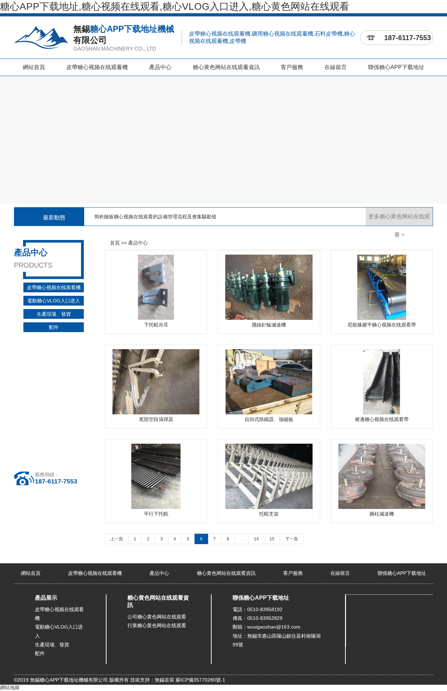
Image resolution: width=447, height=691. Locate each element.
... (241, 538)
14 (256, 538)
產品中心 (160, 67)
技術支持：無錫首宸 (152, 680)
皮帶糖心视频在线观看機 (97, 67)
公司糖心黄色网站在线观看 (156, 616)
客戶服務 (292, 67)
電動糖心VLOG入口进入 (53, 300)
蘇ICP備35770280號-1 (200, 680)
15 (272, 538)
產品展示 (46, 598)
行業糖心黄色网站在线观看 (156, 625)
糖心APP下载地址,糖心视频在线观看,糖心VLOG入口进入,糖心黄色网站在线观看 (174, 6)
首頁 (115, 243)
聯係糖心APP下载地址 (396, 67)
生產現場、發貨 (52, 644)
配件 (54, 327)
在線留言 (335, 67)
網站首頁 (34, 67)
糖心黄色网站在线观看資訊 (226, 67)
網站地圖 (10, 687)
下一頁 (291, 538)
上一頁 (116, 538)
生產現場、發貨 (54, 314)
